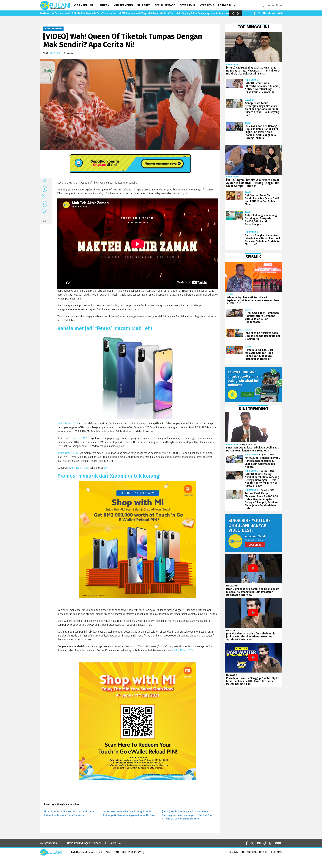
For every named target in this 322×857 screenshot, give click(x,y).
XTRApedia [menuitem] (207, 5)
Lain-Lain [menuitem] (224, 5)
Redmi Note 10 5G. (182, 650)
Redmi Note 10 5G (67, 423)
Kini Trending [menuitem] (123, 5)
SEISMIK (230, 294)
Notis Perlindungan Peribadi (84, 843)
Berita (248, 347)
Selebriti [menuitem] (143, 5)
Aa (44, 221)
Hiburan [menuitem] (103, 5)
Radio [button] (113, 843)
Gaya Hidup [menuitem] (187, 5)
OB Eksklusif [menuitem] (84, 5)
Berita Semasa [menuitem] (164, 5)
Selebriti (249, 100)
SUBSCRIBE (255, 544)
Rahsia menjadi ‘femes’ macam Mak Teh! (104, 328)
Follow (247, 394)
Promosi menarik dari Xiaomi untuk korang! (109, 476)
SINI (106, 467)
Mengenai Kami (49, 843)
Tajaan (248, 123)
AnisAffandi (55, 52)
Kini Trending (53, 28)
